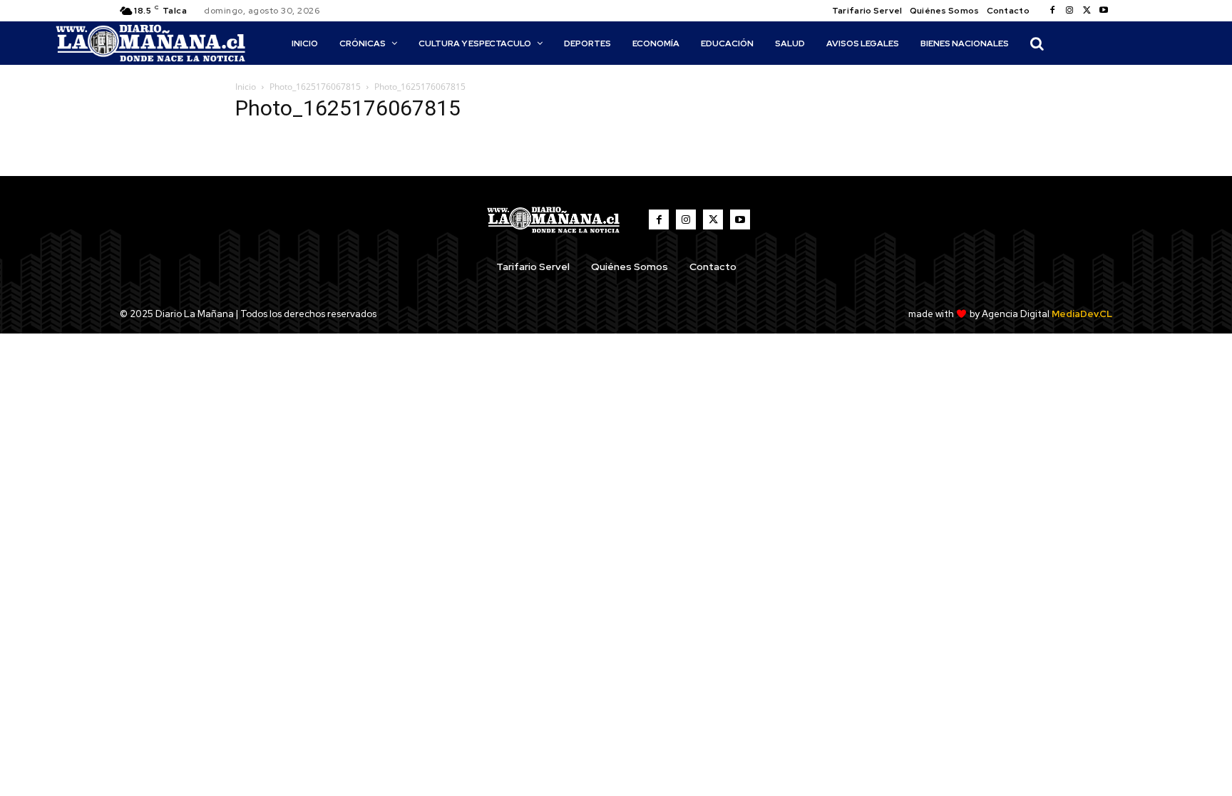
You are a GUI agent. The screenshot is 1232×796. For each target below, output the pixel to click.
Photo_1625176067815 (315, 87)
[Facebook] (1052, 10)
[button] (1037, 43)
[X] (1086, 10)
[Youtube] (1103, 10)
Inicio (245, 87)
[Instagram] (1069, 10)
